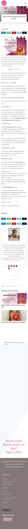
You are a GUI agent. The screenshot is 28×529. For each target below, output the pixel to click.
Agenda (4, 478)
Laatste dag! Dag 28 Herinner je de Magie (14, 317)
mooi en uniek (13, 155)
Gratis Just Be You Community (9, 481)
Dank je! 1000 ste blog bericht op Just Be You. (14, 301)
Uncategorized (14, 13)
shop (9, 92)
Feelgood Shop (6, 483)
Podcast (4, 479)
